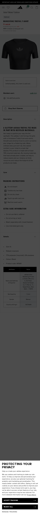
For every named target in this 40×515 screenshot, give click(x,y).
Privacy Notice (31, 495)
